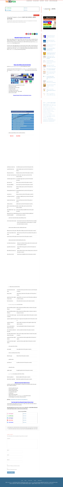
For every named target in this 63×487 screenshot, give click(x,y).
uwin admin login (53, 116)
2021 (54, 103)
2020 (51, 103)
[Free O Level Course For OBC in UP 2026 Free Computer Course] (44, 85)
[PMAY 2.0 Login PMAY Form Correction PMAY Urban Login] (44, 94)
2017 (44, 103)
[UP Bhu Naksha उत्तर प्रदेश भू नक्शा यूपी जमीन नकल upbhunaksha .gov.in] (44, 49)
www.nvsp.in (45, 117)
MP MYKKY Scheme (49, 110)
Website (8, 459)
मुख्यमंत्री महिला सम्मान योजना (46, 121)
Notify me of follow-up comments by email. (13, 465)
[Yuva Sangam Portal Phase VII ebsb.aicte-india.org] (44, 45)
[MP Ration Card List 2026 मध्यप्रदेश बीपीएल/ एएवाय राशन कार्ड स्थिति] (44, 57)
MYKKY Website (49, 112)
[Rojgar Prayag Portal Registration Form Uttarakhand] (44, 82)
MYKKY (52, 110)
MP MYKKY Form (45, 110)
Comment (8, 438)
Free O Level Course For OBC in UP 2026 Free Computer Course (51, 85)
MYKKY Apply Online (45, 111)
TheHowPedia (45, 483)
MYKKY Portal (52, 111)
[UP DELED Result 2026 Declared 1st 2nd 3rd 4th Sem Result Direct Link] (44, 61)
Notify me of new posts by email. (12, 469)
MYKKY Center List (49, 111)
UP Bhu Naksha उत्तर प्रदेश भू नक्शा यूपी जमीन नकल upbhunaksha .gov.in (51, 49)
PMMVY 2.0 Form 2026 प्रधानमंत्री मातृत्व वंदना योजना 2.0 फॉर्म (51, 90)
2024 (50, 105)
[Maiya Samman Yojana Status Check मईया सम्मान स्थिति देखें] (44, 69)
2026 (55, 105)
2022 (44, 105)
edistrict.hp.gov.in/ (22, 70)
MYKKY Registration (45, 112)
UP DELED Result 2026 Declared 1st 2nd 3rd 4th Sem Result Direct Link (51, 62)
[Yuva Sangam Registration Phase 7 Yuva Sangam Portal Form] (44, 41)
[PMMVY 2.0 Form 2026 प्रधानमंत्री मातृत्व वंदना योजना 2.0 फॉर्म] (44, 90)
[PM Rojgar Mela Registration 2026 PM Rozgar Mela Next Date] (44, 36)
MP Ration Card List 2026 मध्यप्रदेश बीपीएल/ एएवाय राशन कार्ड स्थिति (51, 57)
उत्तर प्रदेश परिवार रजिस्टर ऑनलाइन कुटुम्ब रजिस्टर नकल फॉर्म (51, 77)
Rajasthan (50, 113)
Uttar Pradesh (49, 116)
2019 (48, 103)
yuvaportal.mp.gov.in (49, 117)
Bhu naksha (49, 106)
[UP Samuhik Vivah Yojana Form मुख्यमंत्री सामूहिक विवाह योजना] (44, 53)
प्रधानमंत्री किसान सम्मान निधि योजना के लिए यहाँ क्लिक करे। (19, 399)
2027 (43, 106)
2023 (47, 105)
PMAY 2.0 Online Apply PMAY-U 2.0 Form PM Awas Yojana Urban (51, 73)
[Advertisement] (22, 30)
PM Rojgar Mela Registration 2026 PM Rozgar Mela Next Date (51, 37)
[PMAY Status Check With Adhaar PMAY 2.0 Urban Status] (44, 66)
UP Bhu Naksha (44, 116)
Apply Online (46, 106)
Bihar (51, 106)
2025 (53, 105)
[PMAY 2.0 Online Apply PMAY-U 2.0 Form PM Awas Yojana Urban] (44, 72)
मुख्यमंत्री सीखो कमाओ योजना (51, 121)
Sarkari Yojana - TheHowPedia (10, 1)
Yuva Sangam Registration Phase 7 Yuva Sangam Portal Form (51, 41)
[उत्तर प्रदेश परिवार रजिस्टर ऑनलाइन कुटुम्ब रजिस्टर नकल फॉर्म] (44, 78)
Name (8, 450)
